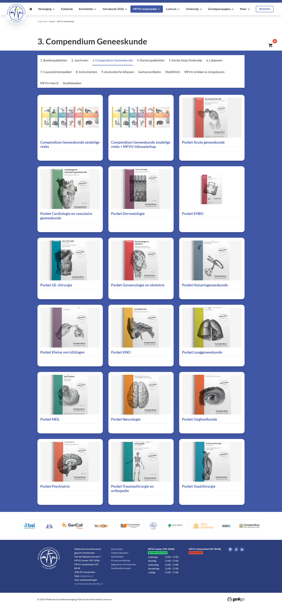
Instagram (230, 549)
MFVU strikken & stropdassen (204, 72)
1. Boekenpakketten (53, 60)
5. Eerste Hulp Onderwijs (185, 60)
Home (51, 21)
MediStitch (172, 72)
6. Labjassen (214, 60)
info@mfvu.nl (86, 576)
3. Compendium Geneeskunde (112, 60)
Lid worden (117, 548)
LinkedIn (242, 549)
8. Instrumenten (86, 72)
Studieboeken (72, 83)
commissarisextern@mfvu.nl (88, 583)
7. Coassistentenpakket (56, 72)
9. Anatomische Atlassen (117, 72)
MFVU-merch (49, 83)
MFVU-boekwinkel (65, 21)
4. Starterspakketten (150, 60)
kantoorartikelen (149, 72)
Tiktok (236, 549)
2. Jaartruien (79, 60)
